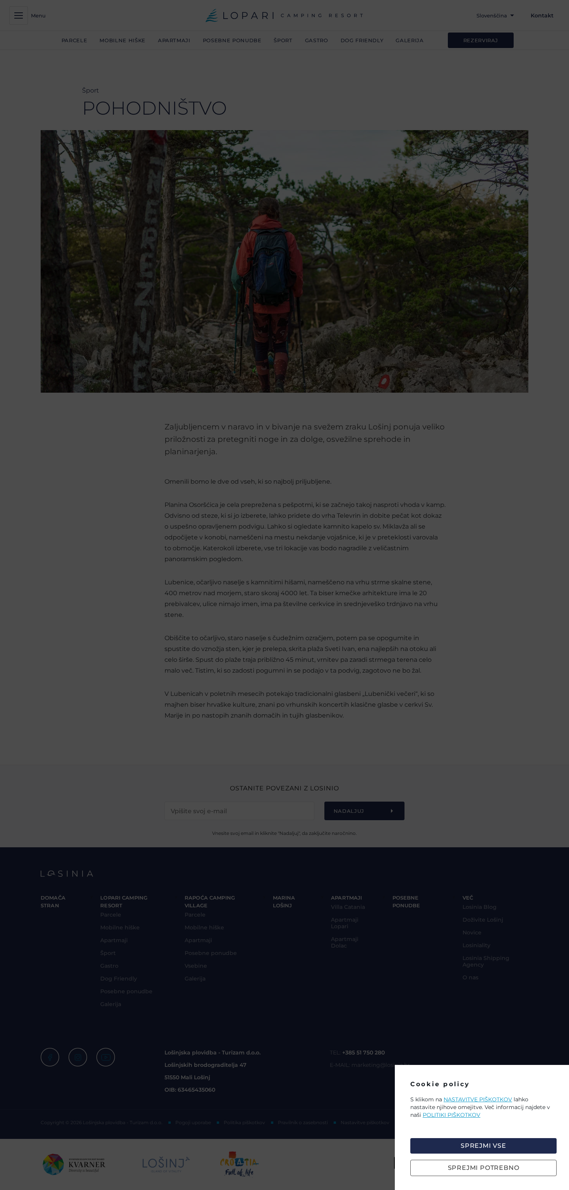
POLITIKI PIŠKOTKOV (451, 1114)
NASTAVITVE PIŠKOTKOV (478, 1099)
